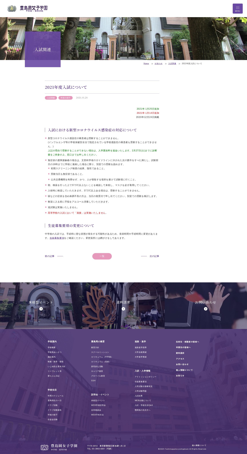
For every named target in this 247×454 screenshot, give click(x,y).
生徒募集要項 (57, 238)
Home (146, 63)
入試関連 (172, 63)
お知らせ (159, 63)
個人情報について (199, 445)
